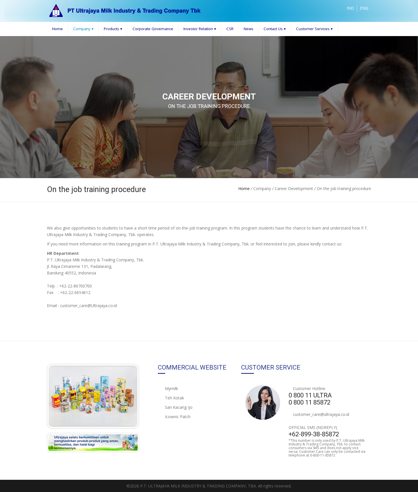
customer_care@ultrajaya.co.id (321, 414)
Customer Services (314, 28)
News (248, 28)
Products (113, 28)
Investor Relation (199, 28)
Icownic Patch (177, 416)
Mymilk (171, 388)
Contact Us (275, 28)
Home (57, 28)
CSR (229, 28)
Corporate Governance (153, 28)
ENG (364, 8)
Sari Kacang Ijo (178, 407)
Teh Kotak (174, 398)
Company (83, 28)
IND (350, 8)
